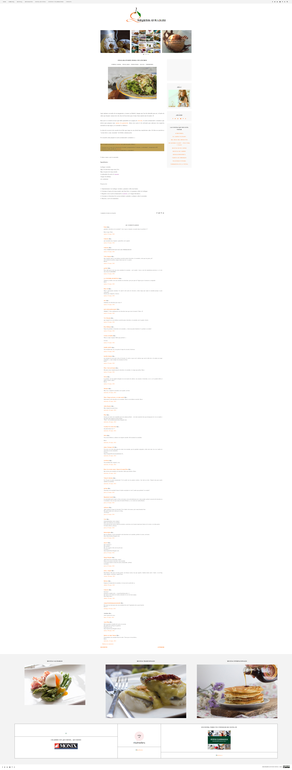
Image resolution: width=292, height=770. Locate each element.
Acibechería (179, 133)
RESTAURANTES (29, 1)
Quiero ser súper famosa (110, 635)
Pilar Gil (106, 289)
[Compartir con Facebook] (157, 213)
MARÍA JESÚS (108, 347)
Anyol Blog (106, 622)
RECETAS (19, 1)
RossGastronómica (179, 154)
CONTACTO (68, 1)
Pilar (105, 415)
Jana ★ (106, 543)
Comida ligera (116, 64)
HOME (4, 1)
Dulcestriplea (107, 532)
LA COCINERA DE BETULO (111, 278)
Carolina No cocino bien (110, 426)
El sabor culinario (179, 136)
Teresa (105, 377)
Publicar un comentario (107, 644)
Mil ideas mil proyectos (179, 139)
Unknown (106, 239)
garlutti (106, 268)
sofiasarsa (106, 507)
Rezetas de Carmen (179, 151)
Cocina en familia (108, 335)
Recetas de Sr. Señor (179, 148)
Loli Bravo (106, 460)
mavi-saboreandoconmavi (110, 309)
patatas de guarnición (122, 123)
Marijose (106, 388)
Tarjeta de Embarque (179, 157)
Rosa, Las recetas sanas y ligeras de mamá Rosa (116, 469)
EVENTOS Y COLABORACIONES (55, 1)
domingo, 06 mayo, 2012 (110, 608)
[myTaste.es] (219, 755)
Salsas (142, 64)
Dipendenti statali (108, 497)
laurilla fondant (108, 356)
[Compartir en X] (159, 213)
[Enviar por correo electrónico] (163, 213)
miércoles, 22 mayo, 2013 (110, 641)
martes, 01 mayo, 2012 (109, 234)
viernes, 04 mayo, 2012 (109, 576)
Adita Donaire (107, 406)
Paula (105, 227)
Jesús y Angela (107, 570)
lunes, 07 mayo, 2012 (109, 617)
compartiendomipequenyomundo (112, 603)
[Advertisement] (173, 70)
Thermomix (149, 64)
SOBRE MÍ (11, 1)
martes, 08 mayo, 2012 (109, 630)
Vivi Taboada (107, 318)
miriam (106, 488)
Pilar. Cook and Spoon (109, 368)
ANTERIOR (161, 647)
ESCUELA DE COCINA (40, 1)
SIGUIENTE (103, 647)
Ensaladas (126, 64)
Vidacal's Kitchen (108, 478)
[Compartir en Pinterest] (161, 213)
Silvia (105, 435)
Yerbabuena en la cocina (179, 164)
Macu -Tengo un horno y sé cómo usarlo (114, 397)
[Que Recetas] (139, 750)
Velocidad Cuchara (179, 161)
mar (105, 300)
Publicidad (134, 64)
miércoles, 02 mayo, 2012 (110, 392)
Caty (105, 519)
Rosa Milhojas (107, 327)
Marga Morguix (108, 557)
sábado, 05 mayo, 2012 (109, 585)
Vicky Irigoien (107, 256)
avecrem (140, 120)
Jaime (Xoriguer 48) (109, 447)
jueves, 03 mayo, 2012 (109, 492)
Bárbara (106, 581)
